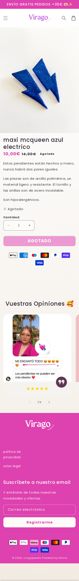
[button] (5, 18)
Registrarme (40, 522)
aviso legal (12, 466)
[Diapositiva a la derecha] (49, 402)
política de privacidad (12, 454)
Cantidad (11, 217)
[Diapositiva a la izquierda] (30, 402)
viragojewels (32, 558)
